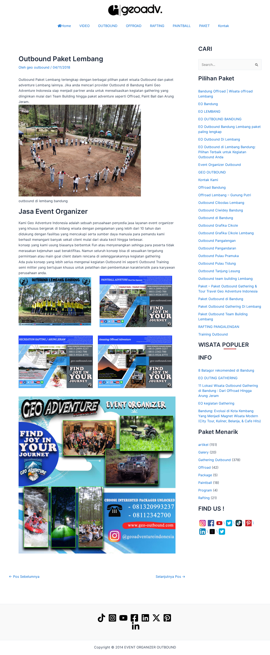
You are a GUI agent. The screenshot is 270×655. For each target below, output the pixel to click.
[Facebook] (134, 618)
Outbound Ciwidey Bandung (220, 210)
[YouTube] (123, 618)
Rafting (204, 498)
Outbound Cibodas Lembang (221, 202)
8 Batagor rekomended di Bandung (226, 370)
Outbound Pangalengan (217, 240)
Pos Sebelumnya (24, 576)
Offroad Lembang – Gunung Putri (224, 195)
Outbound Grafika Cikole (218, 225)
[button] (19, 645)
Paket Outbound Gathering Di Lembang (229, 306)
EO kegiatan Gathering (216, 403)
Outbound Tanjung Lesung (219, 271)
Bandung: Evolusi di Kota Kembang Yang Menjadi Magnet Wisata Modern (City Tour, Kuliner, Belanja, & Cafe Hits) (229, 416)
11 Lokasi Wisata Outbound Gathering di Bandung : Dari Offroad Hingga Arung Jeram (228, 390)
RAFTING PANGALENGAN (218, 327)
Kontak (223, 26)
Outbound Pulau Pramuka (218, 256)
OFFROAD (134, 26)
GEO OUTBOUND (212, 172)
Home (66, 26)
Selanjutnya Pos (170, 576)
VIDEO (84, 26)
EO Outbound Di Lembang (219, 139)
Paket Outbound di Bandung (220, 299)
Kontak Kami (208, 180)
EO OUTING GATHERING (218, 378)
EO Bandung (208, 104)
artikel (203, 445)
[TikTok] (101, 618)
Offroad (204, 467)
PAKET (204, 26)
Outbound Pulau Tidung (217, 263)
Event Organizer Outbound (219, 164)
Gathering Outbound (214, 460)
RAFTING (157, 26)
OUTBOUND (107, 26)
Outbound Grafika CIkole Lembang (226, 233)
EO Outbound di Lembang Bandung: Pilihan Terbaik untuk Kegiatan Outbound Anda (226, 152)
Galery (203, 452)
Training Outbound (213, 334)
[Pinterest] (167, 618)
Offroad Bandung (212, 187)
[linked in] (135, 626)
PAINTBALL (182, 26)
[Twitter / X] (156, 618)
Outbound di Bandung (215, 218)
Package (205, 475)
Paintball (205, 482)
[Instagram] (112, 618)
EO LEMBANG (209, 111)
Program (205, 490)
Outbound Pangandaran (217, 248)
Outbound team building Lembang (225, 278)
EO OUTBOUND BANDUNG (220, 119)
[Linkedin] (145, 618)
